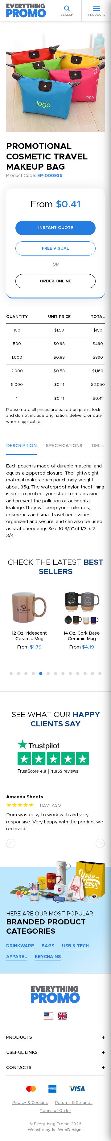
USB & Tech (75, 946)
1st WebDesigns (68, 1130)
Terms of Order (55, 1111)
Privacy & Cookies (30, 1103)
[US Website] (48, 1018)
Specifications (64, 445)
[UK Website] (62, 1018)
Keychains (48, 957)
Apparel (16, 957)
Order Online (55, 281)
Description (21, 445)
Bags (48, 946)
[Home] (26, 10)
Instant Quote (55, 228)
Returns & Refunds (73, 1103)
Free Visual (55, 249)
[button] (10, 82)
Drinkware (20, 946)
